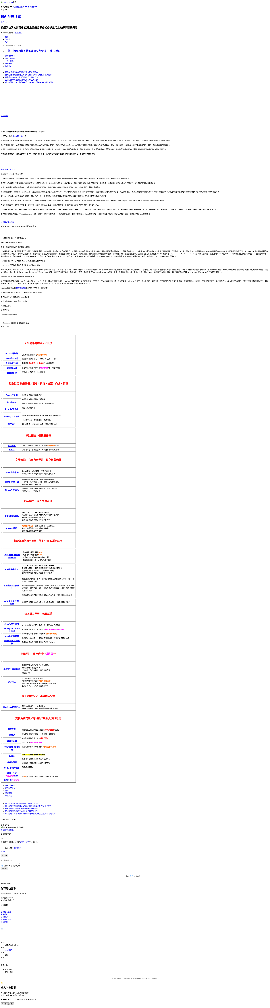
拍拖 (6, 791)
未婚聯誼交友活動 (7, 222)
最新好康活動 (11, 16)
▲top (3, 851)
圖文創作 (17, 848)
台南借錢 (4, 922)
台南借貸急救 (6, 919)
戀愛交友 (8, 796)
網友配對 (8, 793)
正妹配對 (8, 64)
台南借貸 (4, 917)
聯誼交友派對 (10, 56)
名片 (6, 42)
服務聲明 (155, 978)
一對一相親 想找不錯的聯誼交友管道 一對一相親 (32, 51)
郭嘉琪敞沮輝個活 (7, 830)
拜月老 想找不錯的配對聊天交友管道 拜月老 (21, 72)
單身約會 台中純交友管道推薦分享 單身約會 (21, 77)
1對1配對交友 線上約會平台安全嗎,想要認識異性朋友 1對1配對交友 (30, 82)
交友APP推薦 (10, 58)
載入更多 (4, 856)
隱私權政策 (146, 978)
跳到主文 (4, 22)
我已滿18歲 (5, 1004)
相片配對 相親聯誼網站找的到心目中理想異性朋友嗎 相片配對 (28, 75)
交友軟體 (4, 116)
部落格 (7, 39)
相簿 (6, 37)
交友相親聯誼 (10, 786)
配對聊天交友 (10, 788)
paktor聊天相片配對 (8, 169)
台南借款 (4, 914)
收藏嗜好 (18, 33)
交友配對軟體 (21, 288)
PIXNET (119, 978)
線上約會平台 (18, 136)
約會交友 (8, 66)
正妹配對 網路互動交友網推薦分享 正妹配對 (21, 80)
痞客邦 (22, 842)
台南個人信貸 (6, 912)
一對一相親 (9, 61)
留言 (27, 842)
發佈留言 (4, 868)
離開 (12, 1004)
